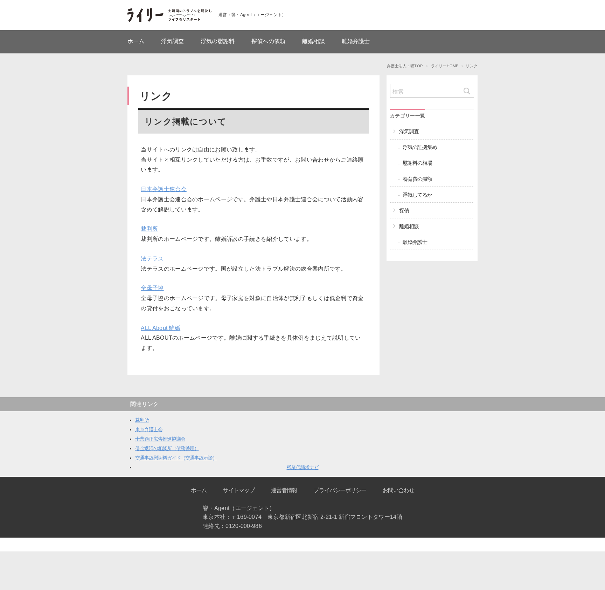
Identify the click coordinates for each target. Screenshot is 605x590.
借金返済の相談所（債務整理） (167, 448)
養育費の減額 (417, 179)
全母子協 (152, 288)
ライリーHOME (445, 66)
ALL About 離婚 (160, 328)
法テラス (152, 259)
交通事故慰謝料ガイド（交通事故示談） (176, 458)
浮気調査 (172, 41)
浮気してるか (417, 195)
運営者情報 (284, 490)
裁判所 (149, 229)
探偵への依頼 (268, 41)
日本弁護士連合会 (164, 189)
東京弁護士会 (148, 429)
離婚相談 (313, 41)
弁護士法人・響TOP (405, 66)
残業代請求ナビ (303, 467)
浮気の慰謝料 (218, 41)
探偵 (404, 210)
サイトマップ (239, 490)
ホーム (135, 41)
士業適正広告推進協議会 (160, 439)
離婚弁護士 (356, 41)
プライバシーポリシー (340, 490)
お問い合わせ (398, 490)
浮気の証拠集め (420, 147)
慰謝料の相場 (417, 163)
